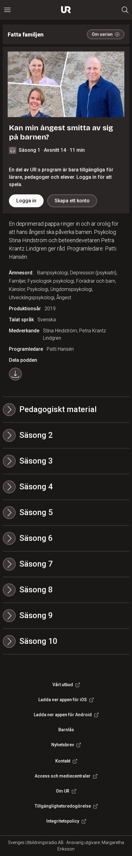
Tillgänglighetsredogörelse (63, 806)
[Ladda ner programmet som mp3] (15, 374)
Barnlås (66, 729)
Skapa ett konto (72, 201)
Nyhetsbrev (62, 744)
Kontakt (62, 761)
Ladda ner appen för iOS (62, 699)
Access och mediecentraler (63, 776)
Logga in (26, 201)
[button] (66, 435)
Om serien (102, 34)
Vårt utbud (62, 684)
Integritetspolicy (62, 821)
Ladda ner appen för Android (63, 714)
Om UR (62, 791)
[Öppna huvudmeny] (7, 9)
